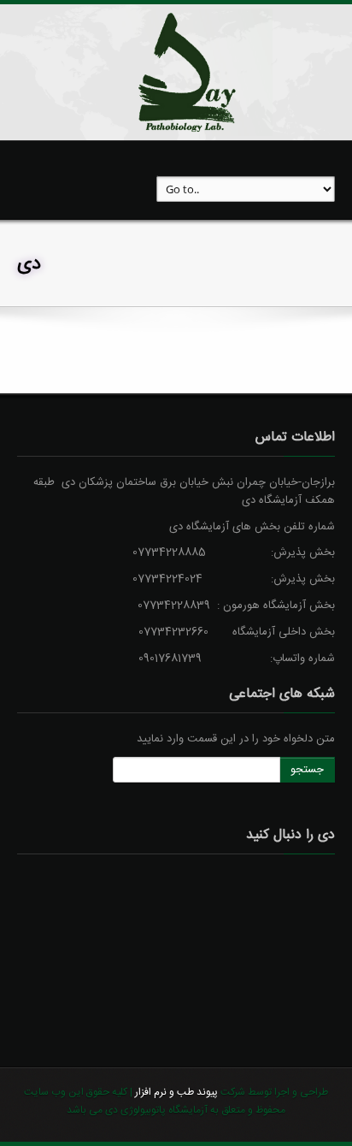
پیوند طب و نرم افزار (175, 1092)
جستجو (307, 769)
